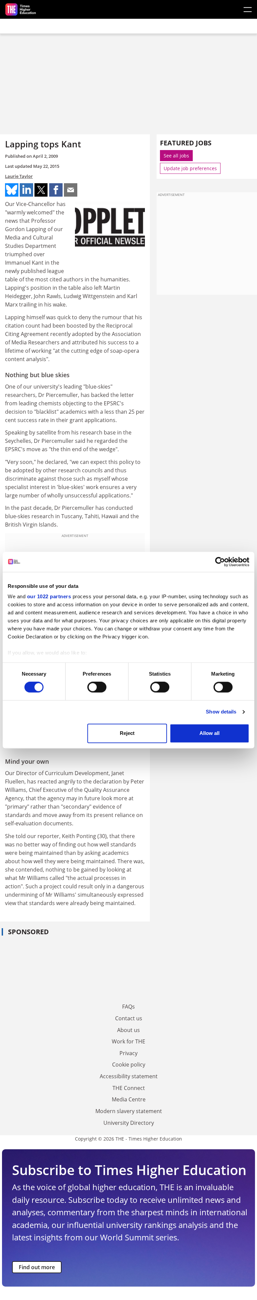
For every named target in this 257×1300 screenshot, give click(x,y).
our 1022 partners (49, 596)
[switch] (96, 687)
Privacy (128, 1053)
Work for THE (128, 1041)
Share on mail (70, 190)
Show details (221, 712)
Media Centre (129, 1099)
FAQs (128, 1006)
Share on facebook (56, 190)
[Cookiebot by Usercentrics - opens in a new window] (220, 562)
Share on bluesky (11, 190)
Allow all (209, 733)
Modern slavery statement (128, 1111)
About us (128, 1030)
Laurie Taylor (19, 176)
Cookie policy (128, 1064)
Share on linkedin (26, 190)
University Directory (128, 1122)
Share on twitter (41, 190)
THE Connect (128, 1088)
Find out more (37, 1267)
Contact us (128, 1018)
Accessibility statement (129, 1076)
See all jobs (176, 155)
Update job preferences (190, 168)
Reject (127, 733)
